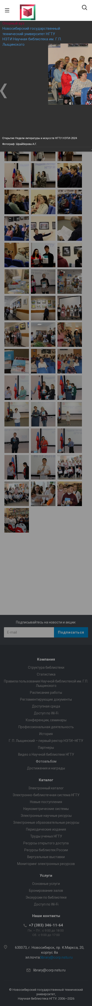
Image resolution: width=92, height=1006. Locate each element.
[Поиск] (84, 8)
